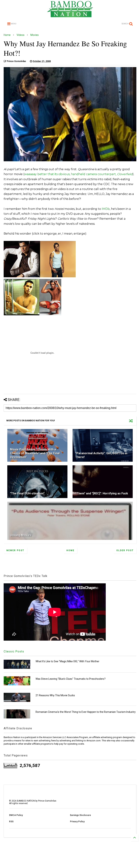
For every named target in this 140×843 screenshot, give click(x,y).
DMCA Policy (16, 815)
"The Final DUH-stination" (27, 493)
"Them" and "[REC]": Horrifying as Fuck (101, 493)
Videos (20, 34)
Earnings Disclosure (80, 815)
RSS (11, 821)
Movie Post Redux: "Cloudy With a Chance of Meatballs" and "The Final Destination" (35, 453)
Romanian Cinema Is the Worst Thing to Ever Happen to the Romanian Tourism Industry (86, 711)
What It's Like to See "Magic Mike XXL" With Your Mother (67, 661)
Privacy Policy (77, 821)
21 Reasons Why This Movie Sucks (55, 695)
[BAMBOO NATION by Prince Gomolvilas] (70, 15)
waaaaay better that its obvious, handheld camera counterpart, (78, 174)
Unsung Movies (20, 535)
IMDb (106, 209)
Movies (34, 34)
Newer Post (15, 550)
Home (7, 34)
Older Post (125, 550)
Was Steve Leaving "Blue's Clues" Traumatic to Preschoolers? (71, 678)
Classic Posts (14, 651)
